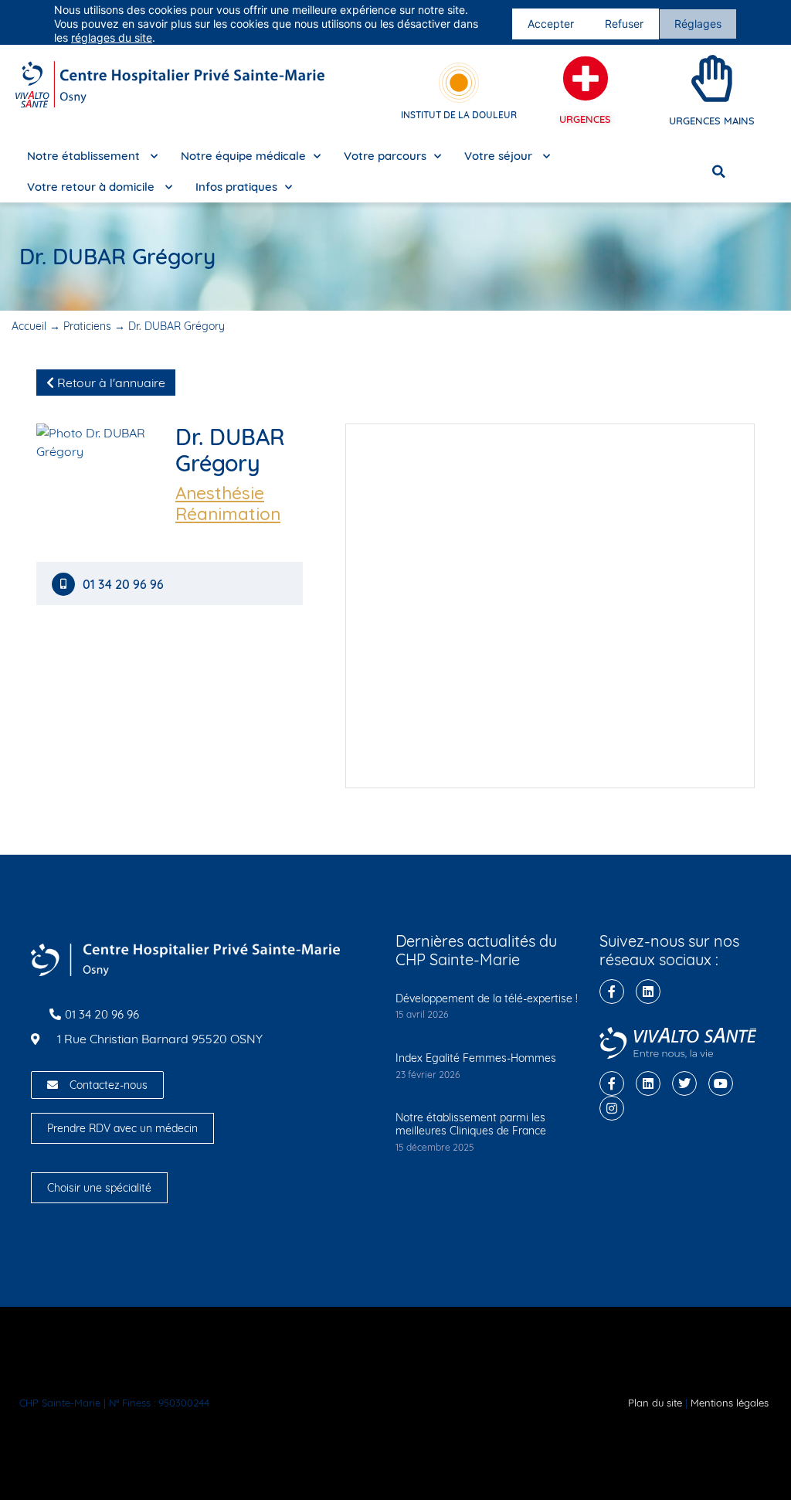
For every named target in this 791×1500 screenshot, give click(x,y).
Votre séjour (499, 155)
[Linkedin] (648, 991)
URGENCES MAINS (712, 120)
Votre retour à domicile (92, 186)
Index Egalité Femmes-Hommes (476, 1058)
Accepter (551, 23)
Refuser (624, 23)
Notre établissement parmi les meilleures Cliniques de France (471, 1124)
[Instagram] (611, 1108)
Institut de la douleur (459, 115)
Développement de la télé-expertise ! (487, 998)
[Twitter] (684, 1083)
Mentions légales (730, 1402)
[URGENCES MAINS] (712, 79)
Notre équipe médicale (243, 155)
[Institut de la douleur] (459, 83)
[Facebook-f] (611, 991)
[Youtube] (720, 1083)
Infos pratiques (236, 186)
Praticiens (87, 326)
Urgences (585, 119)
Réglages (697, 23)
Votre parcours (385, 155)
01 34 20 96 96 (125, 584)
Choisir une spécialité (99, 1188)
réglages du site (111, 37)
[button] (718, 171)
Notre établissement (85, 155)
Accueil (29, 326)
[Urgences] (585, 79)
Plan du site (655, 1402)
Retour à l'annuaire (109, 382)
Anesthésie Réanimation (227, 503)
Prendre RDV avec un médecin (122, 1128)
